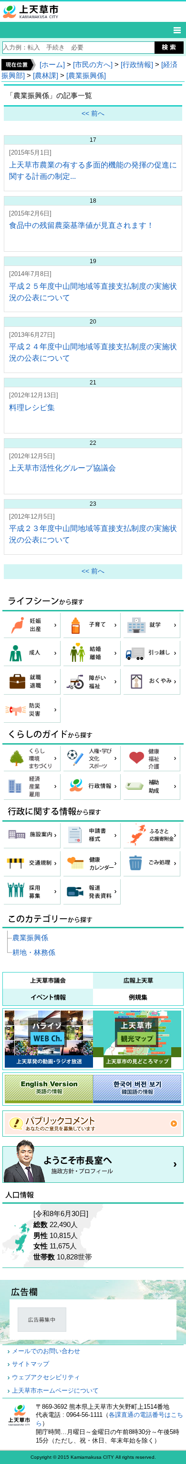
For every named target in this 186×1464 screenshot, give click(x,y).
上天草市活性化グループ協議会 (62, 468)
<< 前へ (93, 113)
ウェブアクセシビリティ (46, 1377)
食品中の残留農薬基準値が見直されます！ (81, 225)
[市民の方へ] (93, 64)
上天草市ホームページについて (55, 1390)
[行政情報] (137, 64)
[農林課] (45, 75)
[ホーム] (52, 64)
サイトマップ (30, 1364)
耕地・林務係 (33, 952)
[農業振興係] (86, 75)
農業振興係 (30, 937)
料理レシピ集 (32, 407)
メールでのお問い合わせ (46, 1351)
